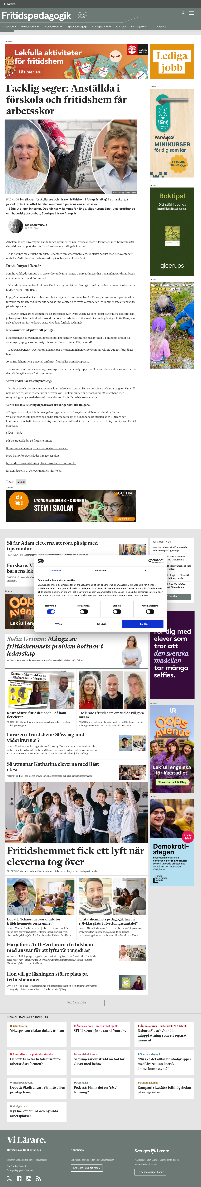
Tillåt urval (100, 624)
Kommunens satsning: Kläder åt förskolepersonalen (37, 448)
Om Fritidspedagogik (16, 1166)
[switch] (84, 611)
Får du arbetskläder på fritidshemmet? (29, 440)
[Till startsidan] (9, 4)
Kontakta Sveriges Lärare (150, 1172)
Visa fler (172, 596)
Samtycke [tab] (56, 570)
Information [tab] (100, 570)
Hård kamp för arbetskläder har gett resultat (32, 455)
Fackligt (21, 482)
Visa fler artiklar (76, 1002)
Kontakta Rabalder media (86, 1168)
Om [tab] (144, 570)
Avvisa (58, 624)
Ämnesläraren (28, 26)
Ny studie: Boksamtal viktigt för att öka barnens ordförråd (41, 463)
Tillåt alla (142, 624)
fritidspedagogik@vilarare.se (20, 1170)
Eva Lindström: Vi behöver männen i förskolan (34, 470)
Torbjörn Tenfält (36, 225)
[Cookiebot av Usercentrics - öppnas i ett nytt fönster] (150, 561)
